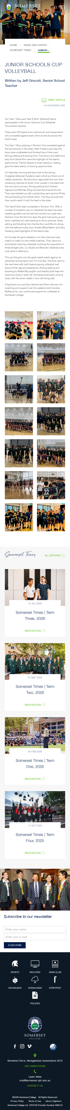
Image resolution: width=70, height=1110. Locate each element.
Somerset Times (20, 50)
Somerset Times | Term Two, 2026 (35, 689)
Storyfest (55, 988)
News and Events (35, 45)
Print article (56, 100)
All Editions (53, 555)
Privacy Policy (17, 1101)
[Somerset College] (22, 7)
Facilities (35, 972)
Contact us (35, 1086)
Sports (15, 972)
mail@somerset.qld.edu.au (34, 1080)
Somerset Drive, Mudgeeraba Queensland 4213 (34, 1061)
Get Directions (35, 1066)
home (13, 45)
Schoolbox (15, 988)
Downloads (35, 988)
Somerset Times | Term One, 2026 (35, 763)
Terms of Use (34, 1101)
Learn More (35, 1077)
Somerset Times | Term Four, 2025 (35, 837)
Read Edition (33, 631)
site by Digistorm (53, 1101)
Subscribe (15, 945)
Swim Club (55, 972)
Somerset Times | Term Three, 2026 (35, 615)
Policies (35, 1003)
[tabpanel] (35, 22)
